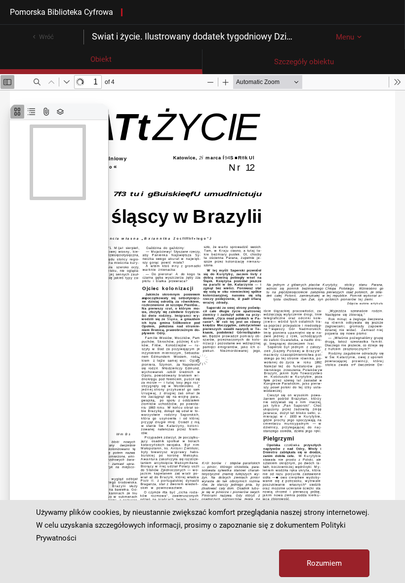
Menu (345, 37)
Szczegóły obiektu (304, 61)
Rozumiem (324, 563)
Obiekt (101, 59)
